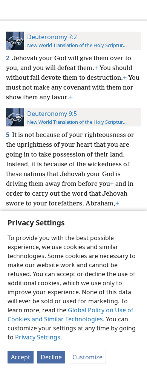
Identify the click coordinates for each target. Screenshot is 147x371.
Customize (87, 357)
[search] (138, 10)
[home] (11, 10)
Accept (20, 357)
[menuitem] (11, 10)
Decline (51, 357)
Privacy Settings (37, 337)
